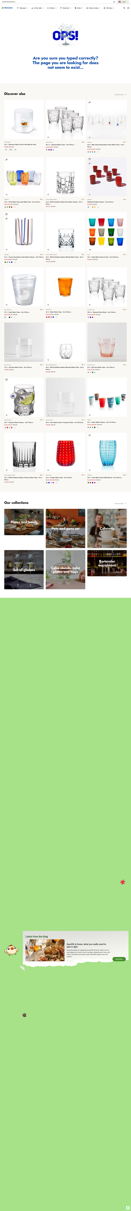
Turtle (10, 149)
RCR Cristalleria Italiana (51, 199)
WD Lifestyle (7, 142)
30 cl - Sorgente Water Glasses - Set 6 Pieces (18, 422)
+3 (14, 317)
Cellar (79, 8)
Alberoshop (48, 309)
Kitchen (52, 8)
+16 (15, 149)
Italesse (89, 419)
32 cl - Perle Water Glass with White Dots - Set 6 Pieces (22, 202)
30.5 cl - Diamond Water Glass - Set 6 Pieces (60, 144)
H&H (88, 254)
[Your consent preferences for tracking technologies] (128, 1208)
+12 (98, 207)
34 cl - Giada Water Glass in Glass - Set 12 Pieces (103, 257)
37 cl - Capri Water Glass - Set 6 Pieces (16, 312)
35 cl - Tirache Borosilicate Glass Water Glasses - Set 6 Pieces (24, 257)
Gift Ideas (109, 8)
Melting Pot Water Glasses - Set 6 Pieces (100, 202)
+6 (14, 207)
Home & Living (93, 8)
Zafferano (89, 142)
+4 (56, 317)
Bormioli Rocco (49, 142)
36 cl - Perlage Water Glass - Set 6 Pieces (59, 477)
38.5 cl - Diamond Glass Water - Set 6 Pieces (101, 312)
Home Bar (66, 8)
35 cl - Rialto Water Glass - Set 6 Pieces (58, 312)
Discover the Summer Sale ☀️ (9, 1)
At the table (38, 8)
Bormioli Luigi (7, 364)
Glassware (23, 8)
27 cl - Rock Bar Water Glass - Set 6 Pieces (101, 367)
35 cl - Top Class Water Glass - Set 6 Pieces (18, 367)
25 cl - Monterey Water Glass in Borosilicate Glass (20, 144)
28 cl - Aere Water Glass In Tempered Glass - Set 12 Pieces (64, 422)
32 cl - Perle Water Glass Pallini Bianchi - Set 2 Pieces (104, 477)
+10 (15, 262)
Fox (6, 149)
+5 (97, 151)
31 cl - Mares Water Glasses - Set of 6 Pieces (101, 422)
